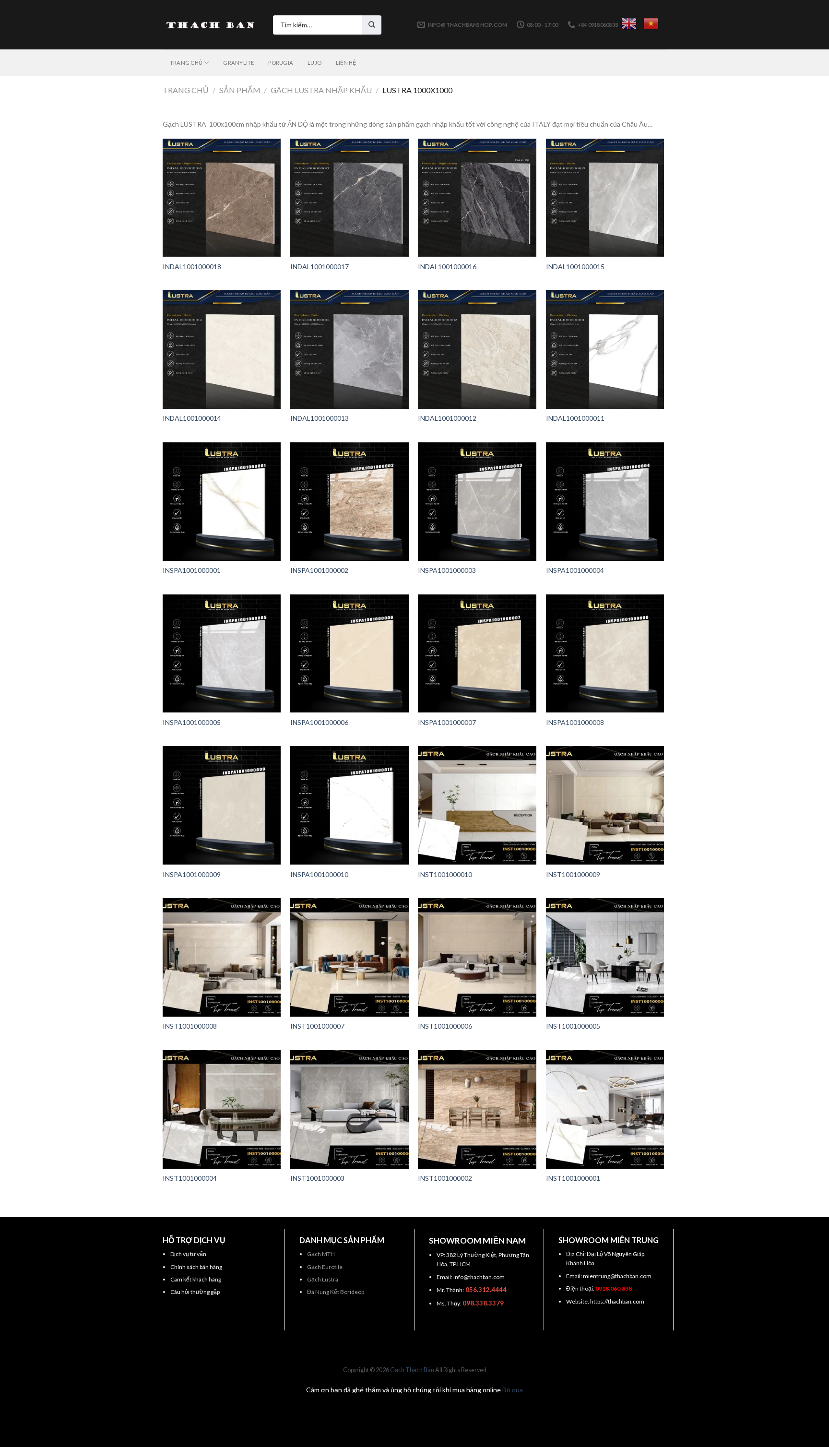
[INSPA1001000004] (605, 501)
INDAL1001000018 (192, 266)
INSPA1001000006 (319, 722)
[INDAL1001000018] (222, 198)
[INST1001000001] (605, 1109)
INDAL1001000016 (447, 266)
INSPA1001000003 (447, 570)
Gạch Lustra (322, 1279)
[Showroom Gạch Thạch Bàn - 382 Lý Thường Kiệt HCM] (211, 25)
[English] (629, 23)
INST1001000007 (317, 1026)
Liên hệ (346, 62)
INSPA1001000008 (575, 722)
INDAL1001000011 (575, 418)
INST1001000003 (317, 1178)
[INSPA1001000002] (349, 501)
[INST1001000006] (477, 957)
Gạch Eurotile (325, 1266)
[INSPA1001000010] (349, 805)
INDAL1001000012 (447, 418)
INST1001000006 (445, 1026)
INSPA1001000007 (447, 722)
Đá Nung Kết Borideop (335, 1291)
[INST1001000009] (605, 805)
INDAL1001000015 (575, 266)
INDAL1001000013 (319, 418)
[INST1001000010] (477, 805)
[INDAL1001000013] (349, 349)
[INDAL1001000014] (222, 349)
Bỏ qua (512, 1390)
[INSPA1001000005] (222, 653)
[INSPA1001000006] (349, 653)
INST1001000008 (190, 1026)
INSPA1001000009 (192, 874)
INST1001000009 (573, 874)
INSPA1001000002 (319, 570)
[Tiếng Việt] (651, 23)
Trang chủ (186, 90)
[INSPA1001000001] (222, 501)
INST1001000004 (190, 1178)
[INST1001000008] (222, 957)
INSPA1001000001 (192, 570)
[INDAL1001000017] (349, 198)
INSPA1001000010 (319, 874)
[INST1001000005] (605, 957)
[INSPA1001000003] (477, 501)
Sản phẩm (240, 90)
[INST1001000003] (349, 1109)
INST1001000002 (445, 1178)
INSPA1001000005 (192, 722)
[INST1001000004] (222, 1109)
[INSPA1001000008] (605, 653)
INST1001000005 (573, 1026)
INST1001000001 (573, 1178)
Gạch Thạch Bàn (412, 1370)
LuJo (314, 62)
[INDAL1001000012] (477, 349)
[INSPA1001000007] (477, 653)
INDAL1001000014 (192, 418)
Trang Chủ (186, 62)
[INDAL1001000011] (605, 349)
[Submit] (371, 25)
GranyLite (238, 62)
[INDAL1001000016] (477, 198)
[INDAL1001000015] (605, 198)
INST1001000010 (445, 874)
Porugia (280, 62)
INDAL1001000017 (319, 266)
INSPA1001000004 (575, 570)
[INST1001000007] (349, 957)
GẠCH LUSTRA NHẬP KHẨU (321, 90)
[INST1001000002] (477, 1109)
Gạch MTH (321, 1253)
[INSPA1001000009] (222, 805)
